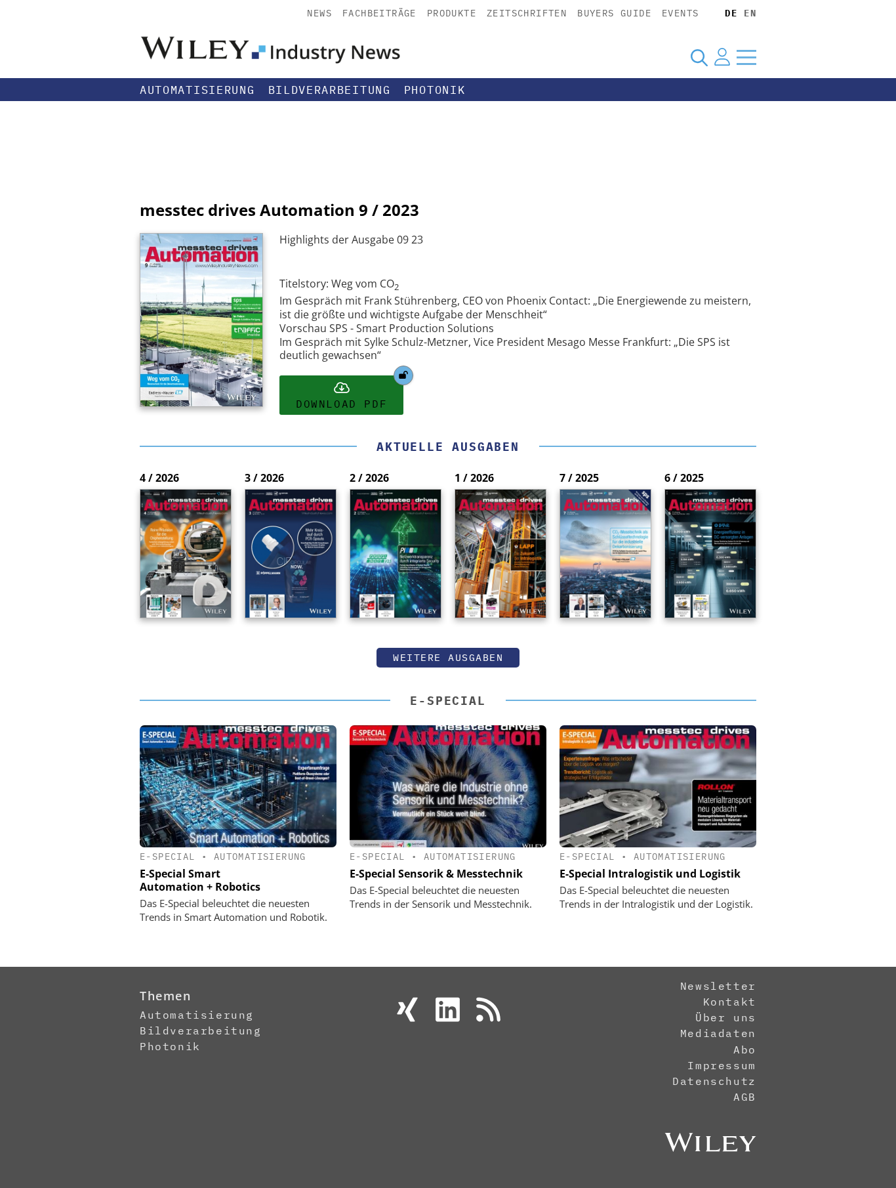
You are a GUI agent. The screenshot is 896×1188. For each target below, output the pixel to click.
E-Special (447, 700)
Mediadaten (718, 1033)
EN (750, 13)
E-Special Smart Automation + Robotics (200, 880)
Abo (744, 1049)
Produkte (451, 13)
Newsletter (718, 985)
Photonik (435, 90)
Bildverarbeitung (329, 90)
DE (731, 13)
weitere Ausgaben (448, 657)
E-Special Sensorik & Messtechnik (436, 873)
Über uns (725, 1017)
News (319, 13)
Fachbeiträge (379, 13)
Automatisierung (197, 90)
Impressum (721, 1065)
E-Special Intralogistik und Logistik (650, 873)
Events (680, 13)
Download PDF (341, 403)
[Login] (722, 57)
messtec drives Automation (247, 210)
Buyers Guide (614, 13)
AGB (744, 1096)
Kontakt (729, 1001)
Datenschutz (714, 1081)
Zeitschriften (527, 13)
